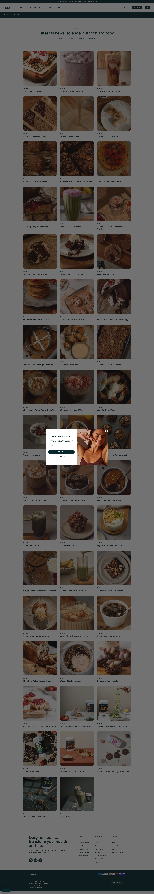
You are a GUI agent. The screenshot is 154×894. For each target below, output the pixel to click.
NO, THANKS (61, 456)
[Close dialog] (106, 431)
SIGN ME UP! (61, 452)
